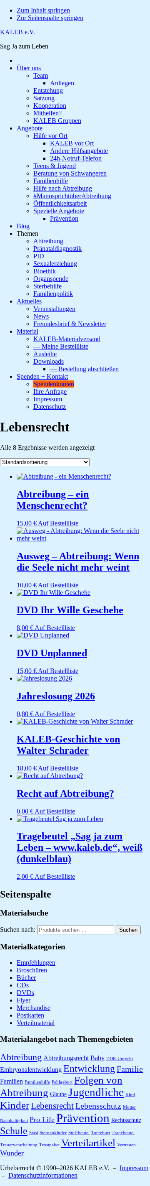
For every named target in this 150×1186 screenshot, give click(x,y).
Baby (97, 1057)
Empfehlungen (36, 962)
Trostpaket (49, 1145)
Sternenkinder (53, 1132)
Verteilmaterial (36, 1022)
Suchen (128, 930)
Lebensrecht (52, 1106)
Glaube (58, 1094)
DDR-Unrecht (119, 1058)
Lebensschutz (98, 1106)
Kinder (14, 1105)
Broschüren (32, 970)
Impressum (134, 1167)
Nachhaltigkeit (14, 1120)
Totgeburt (100, 1132)
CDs (23, 985)
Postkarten (30, 1015)
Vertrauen (126, 1145)
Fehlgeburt (62, 1082)
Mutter (129, 1107)
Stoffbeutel (79, 1132)
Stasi (33, 1132)
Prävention (83, 1118)
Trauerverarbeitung (19, 1145)
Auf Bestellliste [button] (58, 523)
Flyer (23, 1000)
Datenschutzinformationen (43, 1175)
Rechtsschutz (126, 1120)
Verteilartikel (88, 1142)
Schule (14, 1130)
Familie (130, 1069)
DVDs (25, 992)
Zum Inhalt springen (43, 10)
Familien (11, 1081)
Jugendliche (96, 1092)
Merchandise (33, 1007)
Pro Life (42, 1119)
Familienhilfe (37, 1082)
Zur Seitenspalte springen (50, 17)
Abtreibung (21, 1057)
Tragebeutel (123, 1132)
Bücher (26, 977)
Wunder (12, 1153)
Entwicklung (89, 1068)
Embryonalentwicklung (31, 1069)
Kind (130, 1094)
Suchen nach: (17, 929)
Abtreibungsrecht (66, 1057)
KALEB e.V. (17, 32)
